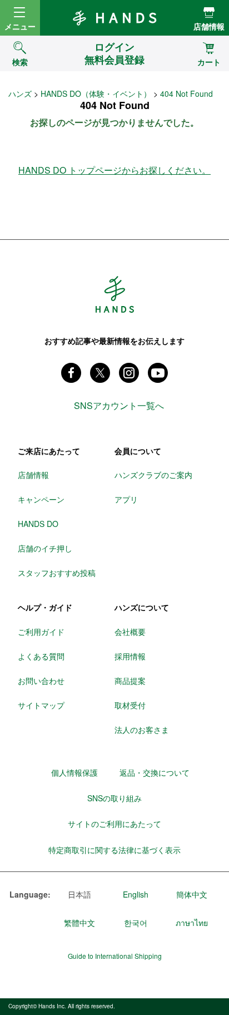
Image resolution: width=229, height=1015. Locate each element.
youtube (158, 373)
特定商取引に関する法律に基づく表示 (114, 849)
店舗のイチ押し (45, 548)
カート (209, 61)
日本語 (79, 894)
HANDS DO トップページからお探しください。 (114, 170)
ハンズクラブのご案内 (153, 474)
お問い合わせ (41, 680)
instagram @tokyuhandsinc (129, 373)
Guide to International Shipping (115, 956)
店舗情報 (209, 26)
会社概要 (130, 631)
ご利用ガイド (41, 631)
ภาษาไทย (192, 922)
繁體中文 (79, 922)
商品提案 (130, 680)
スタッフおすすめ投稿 (57, 572)
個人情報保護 (74, 772)
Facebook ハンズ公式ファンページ (71, 373)
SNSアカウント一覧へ (119, 406)
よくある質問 (41, 656)
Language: (30, 895)
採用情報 (130, 656)
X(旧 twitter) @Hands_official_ (100, 373)
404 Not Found (186, 93)
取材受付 (130, 705)
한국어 (135, 922)
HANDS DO (38, 523)
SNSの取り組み (114, 798)
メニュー (20, 26)
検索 (20, 61)
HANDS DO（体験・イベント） (96, 93)
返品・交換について (155, 772)
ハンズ (20, 93)
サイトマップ (41, 705)
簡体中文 (191, 894)
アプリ (126, 499)
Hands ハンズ (114, 18)
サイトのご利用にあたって (114, 823)
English (135, 894)
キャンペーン (41, 499)
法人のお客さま (141, 729)
